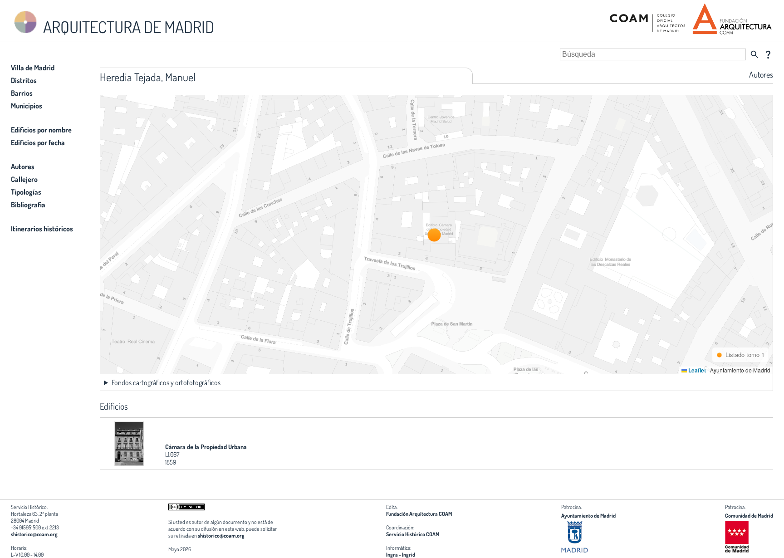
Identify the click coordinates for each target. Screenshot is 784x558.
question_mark (768, 54)
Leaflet (696, 370)
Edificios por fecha (38, 142)
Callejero (24, 179)
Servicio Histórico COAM (412, 534)
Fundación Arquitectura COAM (419, 513)
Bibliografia (28, 204)
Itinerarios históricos (42, 228)
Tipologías (26, 191)
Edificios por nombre (41, 129)
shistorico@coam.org (34, 534)
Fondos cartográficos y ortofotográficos (166, 382)
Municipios (26, 105)
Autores (22, 166)
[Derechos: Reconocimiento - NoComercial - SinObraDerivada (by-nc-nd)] (186, 508)
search (755, 54)
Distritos (24, 80)
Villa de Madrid (32, 67)
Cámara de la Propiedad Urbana (206, 446)
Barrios (22, 93)
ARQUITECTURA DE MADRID (127, 26)
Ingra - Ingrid (400, 554)
